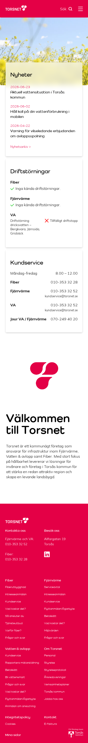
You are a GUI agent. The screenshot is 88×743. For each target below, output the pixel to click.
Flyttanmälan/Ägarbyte (59, 608)
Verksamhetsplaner (56, 684)
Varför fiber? (13, 630)
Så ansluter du (14, 615)
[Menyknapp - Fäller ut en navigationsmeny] (80, 8)
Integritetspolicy (17, 717)
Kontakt (50, 717)
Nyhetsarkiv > (20, 147)
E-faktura (50, 723)
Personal (49, 655)
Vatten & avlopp (17, 649)
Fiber (9, 580)
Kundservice (13, 601)
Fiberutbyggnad (15, 586)
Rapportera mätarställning (22, 662)
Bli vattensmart (15, 677)
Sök (63, 9)
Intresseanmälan (16, 594)
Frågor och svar (15, 637)
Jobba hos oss (53, 698)
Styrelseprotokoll (55, 669)
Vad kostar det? (15, 608)
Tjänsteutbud (14, 623)
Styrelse (49, 662)
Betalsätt (50, 615)
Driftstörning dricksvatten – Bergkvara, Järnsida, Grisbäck (25, 227)
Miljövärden (51, 630)
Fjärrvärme (52, 580)
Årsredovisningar (55, 677)
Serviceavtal (52, 586)
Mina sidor (13, 735)
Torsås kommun (54, 691)
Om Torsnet (53, 649)
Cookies (10, 723)
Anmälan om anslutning (20, 706)
